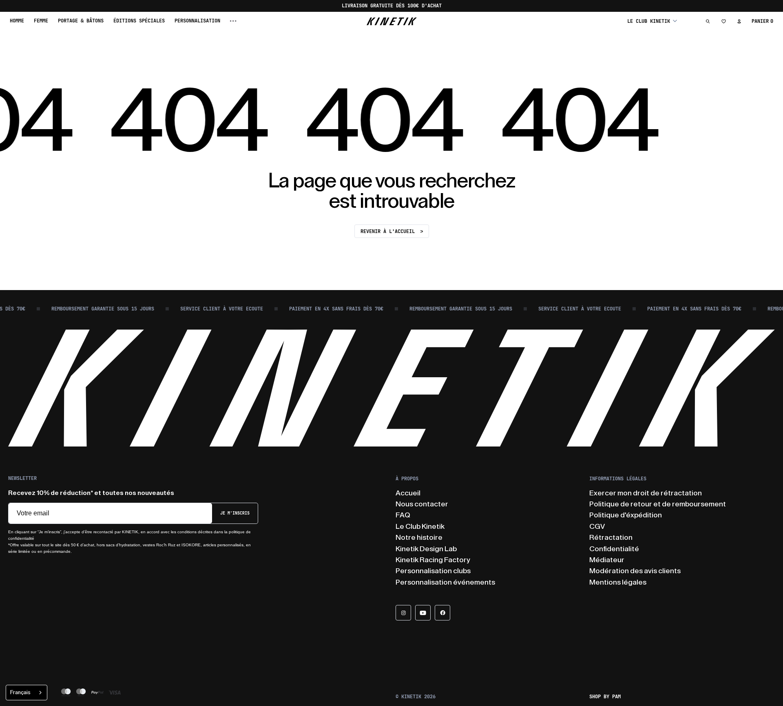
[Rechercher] (708, 21)
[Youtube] (423, 612)
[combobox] (26, 692)
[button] (652, 21)
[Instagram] (403, 612)
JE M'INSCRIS (235, 513)
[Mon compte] (739, 21)
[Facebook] (442, 612)
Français (20, 692)
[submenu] (233, 21)
